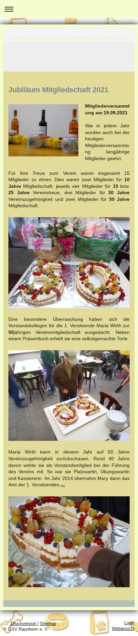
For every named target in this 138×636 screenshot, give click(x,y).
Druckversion (23, 623)
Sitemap (48, 623)
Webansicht (123, 628)
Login (129, 623)
